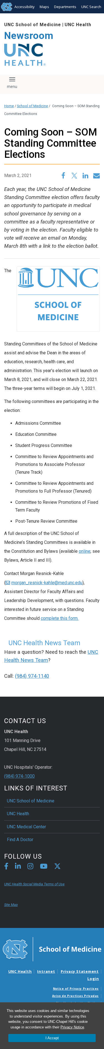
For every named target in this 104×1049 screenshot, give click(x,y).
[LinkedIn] (18, 867)
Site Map (11, 905)
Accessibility (24, 6)
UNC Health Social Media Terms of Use (34, 884)
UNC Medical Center (26, 826)
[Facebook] (6, 867)
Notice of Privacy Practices (76, 989)
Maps (44, 6)
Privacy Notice (72, 1027)
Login (93, 978)
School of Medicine (32, 106)
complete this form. (59, 618)
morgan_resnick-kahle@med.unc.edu (46, 582)
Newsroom (29, 35)
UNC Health (78, 24)
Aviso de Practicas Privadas (75, 996)
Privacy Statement (80, 971)
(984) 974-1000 (19, 776)
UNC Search (91, 6)
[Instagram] (30, 867)
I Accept (52, 1038)
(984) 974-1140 (32, 676)
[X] (57, 867)
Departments (65, 6)
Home (9, 106)
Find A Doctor (20, 839)
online (84, 551)
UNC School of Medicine (32, 24)
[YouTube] (43, 867)
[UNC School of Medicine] (52, 948)
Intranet (46, 971)
